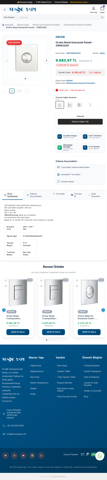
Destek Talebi (63, 371)
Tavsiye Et (78, 195)
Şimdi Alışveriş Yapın (79, 2)
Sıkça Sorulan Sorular (67, 396)
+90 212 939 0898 (15, 425)
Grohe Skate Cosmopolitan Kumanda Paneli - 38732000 (51, 317)
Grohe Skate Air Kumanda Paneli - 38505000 (86, 317)
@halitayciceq (60, 476)
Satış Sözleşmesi (91, 377)
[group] (26, 58)
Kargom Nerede (64, 382)
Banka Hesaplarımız (39, 382)
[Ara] (102, 17)
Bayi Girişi (35, 377)
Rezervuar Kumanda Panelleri (46, 25)
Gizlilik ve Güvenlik (92, 391)
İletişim (34, 388)
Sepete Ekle (18, 332)
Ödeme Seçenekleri (36, 195)
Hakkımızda (36, 365)
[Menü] (5, 10)
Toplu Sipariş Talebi (66, 377)
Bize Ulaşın (62, 365)
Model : (99, 53)
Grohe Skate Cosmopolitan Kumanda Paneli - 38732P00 (15, 317)
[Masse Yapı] (48, 10)
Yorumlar (60, 194)
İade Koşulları (96, 195)
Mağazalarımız (37, 371)
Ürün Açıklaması (12, 195)
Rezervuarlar (23, 25)
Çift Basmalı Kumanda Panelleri (78, 25)
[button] (25, 78)
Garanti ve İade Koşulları (91, 383)
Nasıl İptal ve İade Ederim (65, 389)
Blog (86, 396)
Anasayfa (9, 25)
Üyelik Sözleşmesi (92, 371)
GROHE (60, 37)
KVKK (33, 394)
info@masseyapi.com (16, 434)
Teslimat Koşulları (92, 365)
